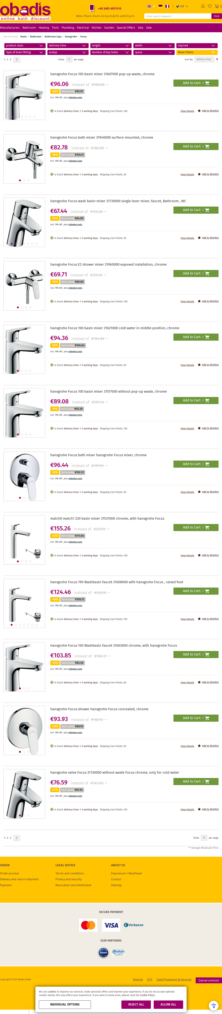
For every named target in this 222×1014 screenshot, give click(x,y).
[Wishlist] (210, 6)
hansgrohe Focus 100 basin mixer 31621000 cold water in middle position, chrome (114, 328)
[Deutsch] (160, 6)
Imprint (138, 979)
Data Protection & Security (174, 979)
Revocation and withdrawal (73, 885)
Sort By (189, 59)
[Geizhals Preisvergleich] (118, 953)
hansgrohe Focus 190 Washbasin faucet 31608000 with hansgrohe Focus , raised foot (116, 582)
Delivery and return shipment (19, 879)
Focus (83, 37)
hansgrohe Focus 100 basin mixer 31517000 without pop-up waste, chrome (108, 391)
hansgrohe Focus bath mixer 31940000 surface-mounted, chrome (101, 137)
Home (23, 37)
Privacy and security (69, 879)
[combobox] (177, 16)
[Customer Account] (203, 6)
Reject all (136, 1004)
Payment (6, 885)
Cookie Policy (147, 995)
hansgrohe (71, 37)
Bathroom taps (53, 37)
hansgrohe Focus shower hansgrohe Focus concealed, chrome (99, 709)
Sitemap (116, 885)
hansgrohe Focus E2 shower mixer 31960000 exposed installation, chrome (108, 264)
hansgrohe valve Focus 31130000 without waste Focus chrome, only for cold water (114, 772)
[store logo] (25, 11)
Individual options (65, 1004)
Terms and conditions (70, 873)
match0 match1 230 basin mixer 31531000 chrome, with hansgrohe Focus (107, 518)
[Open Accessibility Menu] (214, 1006)
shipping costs (75, 97)
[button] (182, 6)
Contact (116, 879)
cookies (52, 992)
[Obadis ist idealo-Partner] (103, 953)
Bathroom (36, 37)
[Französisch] (167, 6)
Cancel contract (209, 980)
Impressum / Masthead (126, 873)
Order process (9, 873)
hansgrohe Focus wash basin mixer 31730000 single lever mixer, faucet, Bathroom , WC (118, 201)
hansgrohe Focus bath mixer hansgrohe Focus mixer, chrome (98, 455)
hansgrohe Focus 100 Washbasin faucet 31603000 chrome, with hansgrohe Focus (113, 645)
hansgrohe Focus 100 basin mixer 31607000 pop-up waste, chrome (102, 74)
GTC (149, 979)
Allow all (168, 1004)
